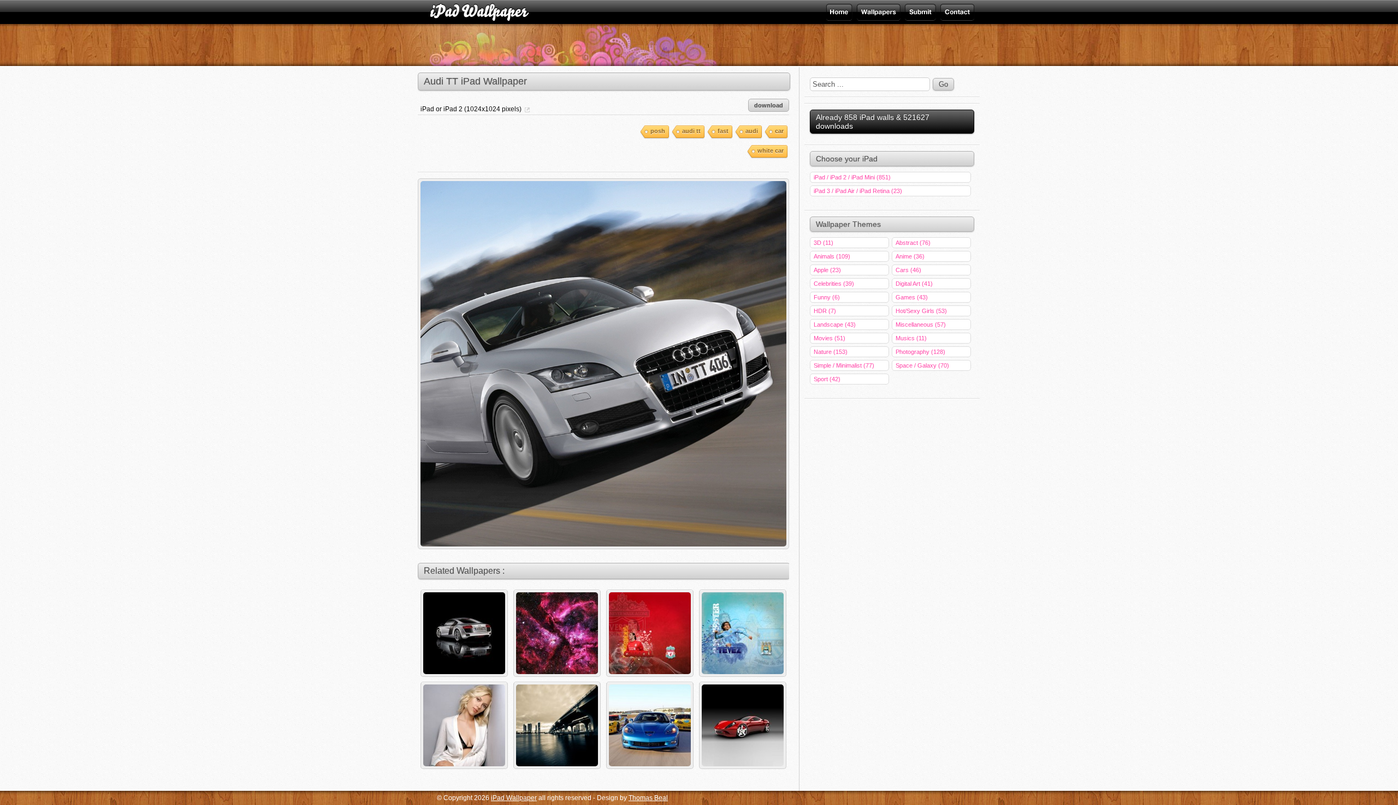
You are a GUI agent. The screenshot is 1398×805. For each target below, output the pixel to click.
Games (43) (912, 297)
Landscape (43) (835, 324)
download (768, 105)
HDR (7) (825, 311)
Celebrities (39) (834, 283)
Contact (956, 12)
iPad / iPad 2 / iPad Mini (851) (852, 177)
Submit (919, 12)
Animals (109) (832, 256)
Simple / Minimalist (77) (844, 365)
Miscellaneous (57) (921, 324)
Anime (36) (910, 256)
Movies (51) (829, 338)
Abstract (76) (913, 242)
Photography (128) (920, 352)
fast (723, 131)
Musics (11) (911, 338)
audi (751, 131)
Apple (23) (827, 270)
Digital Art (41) (914, 283)
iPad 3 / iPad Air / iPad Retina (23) (858, 191)
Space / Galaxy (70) (922, 365)
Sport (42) (827, 379)
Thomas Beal (648, 798)
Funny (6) (827, 297)
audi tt (691, 131)
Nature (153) (831, 352)
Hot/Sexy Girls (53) (921, 311)
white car (770, 150)
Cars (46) (908, 270)
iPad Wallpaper (877, 12)
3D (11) (823, 242)
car (779, 131)
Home (840, 12)
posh (657, 131)
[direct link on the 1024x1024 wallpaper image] (526, 105)
